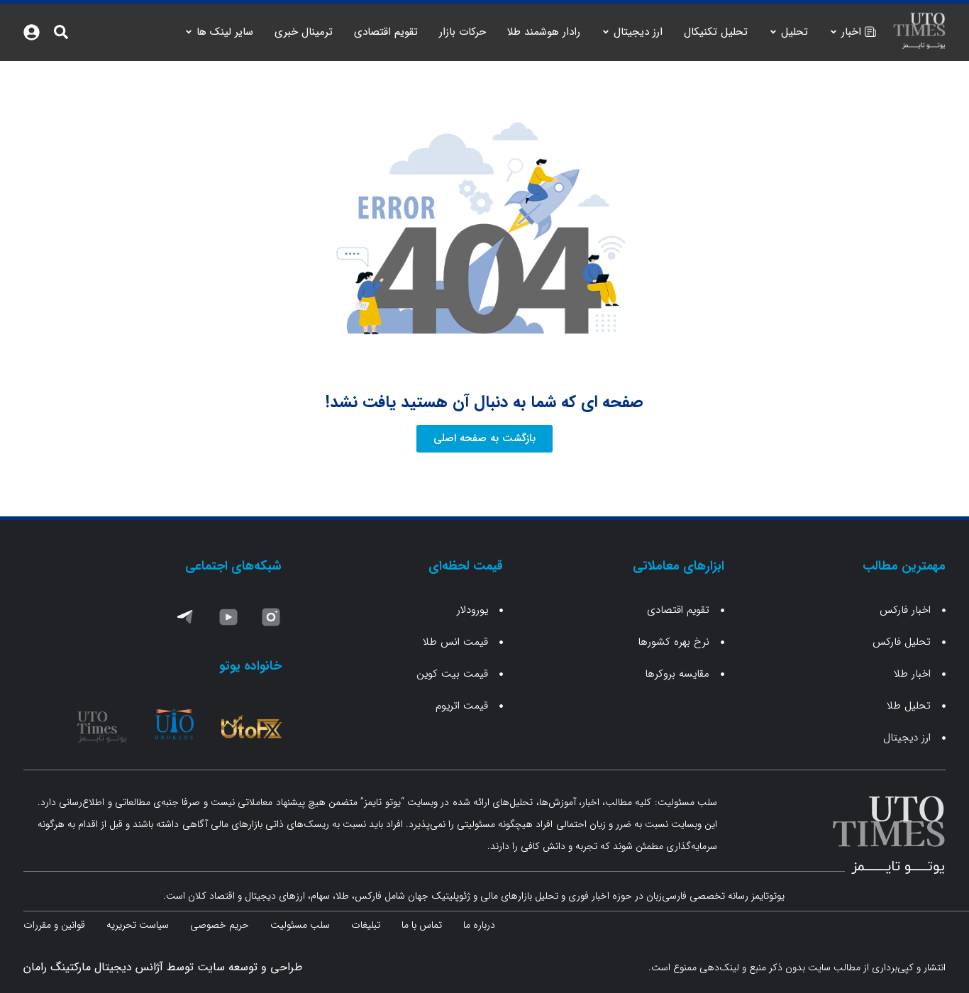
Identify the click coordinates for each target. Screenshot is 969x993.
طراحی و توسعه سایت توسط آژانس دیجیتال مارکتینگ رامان (162, 967)
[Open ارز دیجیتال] (606, 32)
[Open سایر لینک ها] (188, 32)
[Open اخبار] (833, 32)
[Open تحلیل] (773, 32)
